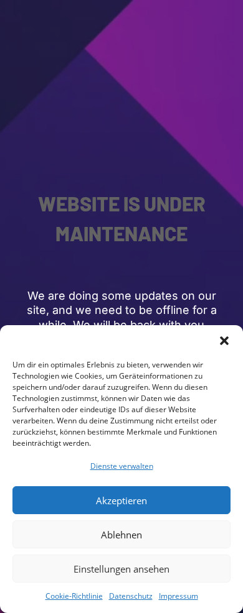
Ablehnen (121, 534)
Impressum (178, 596)
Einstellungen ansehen (121, 569)
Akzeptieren (121, 500)
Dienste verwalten (121, 466)
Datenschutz (131, 596)
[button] (224, 340)
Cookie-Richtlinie (74, 596)
